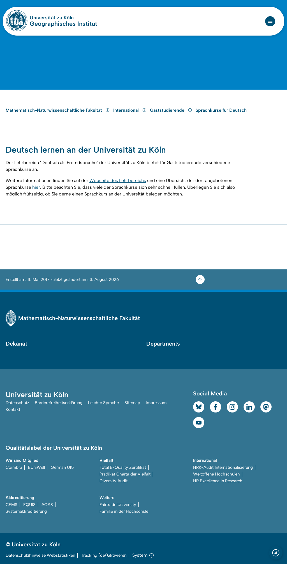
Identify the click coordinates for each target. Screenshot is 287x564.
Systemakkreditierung (26, 511)
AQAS (47, 504)
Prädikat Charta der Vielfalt (125, 474)
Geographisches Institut (63, 23)
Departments (163, 343)
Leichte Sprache (103, 402)
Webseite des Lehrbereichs (117, 180)
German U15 (62, 467)
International (126, 110)
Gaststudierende (168, 110)
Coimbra (14, 467)
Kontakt (13, 409)
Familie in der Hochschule (123, 511)
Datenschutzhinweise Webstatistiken (40, 555)
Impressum (156, 402)
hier (36, 187)
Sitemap (132, 402)
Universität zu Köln (63, 17)
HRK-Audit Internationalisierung (223, 467)
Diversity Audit (113, 480)
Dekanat (16, 343)
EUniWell (36, 467)
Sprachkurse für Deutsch (221, 110)
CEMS (11, 504)
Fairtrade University (117, 504)
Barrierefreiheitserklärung (58, 402)
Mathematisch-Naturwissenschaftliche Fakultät (54, 110)
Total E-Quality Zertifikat (122, 467)
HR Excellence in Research (217, 480)
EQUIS (29, 504)
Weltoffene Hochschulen (216, 474)
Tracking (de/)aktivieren (103, 555)
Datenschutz (17, 402)
